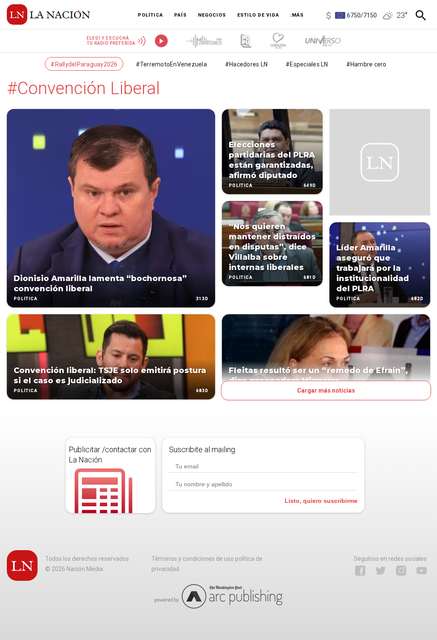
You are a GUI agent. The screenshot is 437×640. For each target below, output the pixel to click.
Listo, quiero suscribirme (321, 500)
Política (26, 298)
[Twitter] (380, 570)
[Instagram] (401, 570)
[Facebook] (360, 570)
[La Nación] (48, 14)
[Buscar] (420, 15)
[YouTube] (421, 570)
